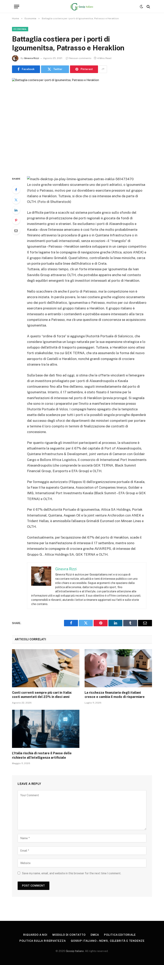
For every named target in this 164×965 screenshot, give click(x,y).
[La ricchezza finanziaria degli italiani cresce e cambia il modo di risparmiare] (118, 668)
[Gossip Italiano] (82, 6)
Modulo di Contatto (68, 934)
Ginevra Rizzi (31, 58)
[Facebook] (16, 190)
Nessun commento (80, 58)
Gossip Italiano (75, 951)
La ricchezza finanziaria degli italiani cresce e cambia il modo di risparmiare (115, 695)
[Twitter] (16, 200)
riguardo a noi (35, 934)
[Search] (148, 6)
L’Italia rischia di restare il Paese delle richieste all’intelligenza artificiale (42, 755)
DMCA (95, 934)
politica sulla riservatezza (42, 940)
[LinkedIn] (16, 210)
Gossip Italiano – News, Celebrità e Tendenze (108, 940)
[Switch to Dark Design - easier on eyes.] (141, 6)
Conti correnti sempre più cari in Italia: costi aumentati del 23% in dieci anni (42, 695)
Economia (20, 29)
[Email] (16, 231)
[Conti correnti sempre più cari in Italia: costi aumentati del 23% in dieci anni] (45, 668)
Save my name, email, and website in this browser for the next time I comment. (71, 873)
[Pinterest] (16, 220)
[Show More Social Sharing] (103, 69)
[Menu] (16, 6)
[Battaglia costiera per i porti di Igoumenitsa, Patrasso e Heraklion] (82, 124)
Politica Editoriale (120, 934)
